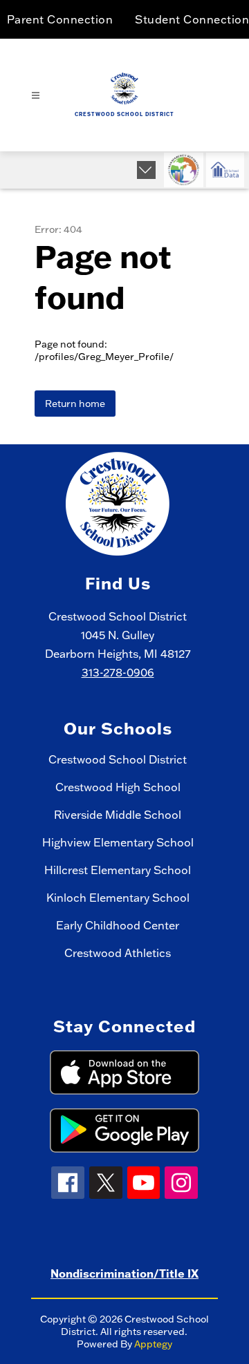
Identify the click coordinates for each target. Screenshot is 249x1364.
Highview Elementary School (118, 842)
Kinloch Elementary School (118, 897)
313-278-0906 (118, 672)
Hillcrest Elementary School (117, 870)
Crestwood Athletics (117, 953)
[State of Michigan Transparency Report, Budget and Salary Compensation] (183, 170)
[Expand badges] (146, 170)
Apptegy (153, 1344)
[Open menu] (36, 96)
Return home (75, 403)
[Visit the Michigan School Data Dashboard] (225, 170)
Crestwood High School (118, 787)
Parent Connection (60, 19)
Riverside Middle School (117, 815)
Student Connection (192, 19)
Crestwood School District (117, 759)
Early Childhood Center (117, 925)
